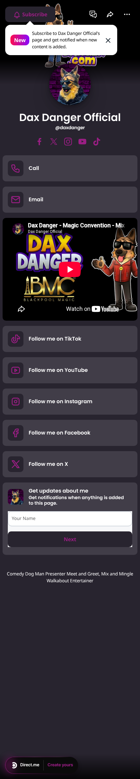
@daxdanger (70, 127)
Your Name (23, 518)
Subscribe (34, 14)
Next (70, 539)
